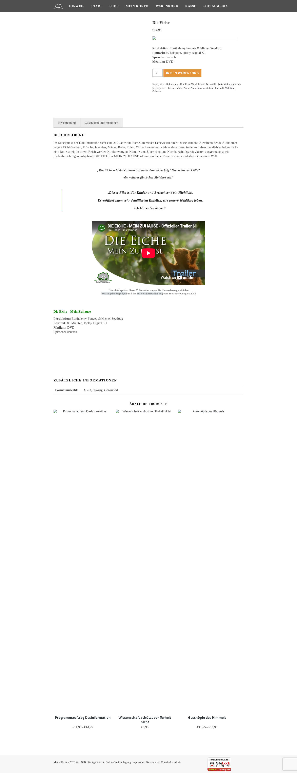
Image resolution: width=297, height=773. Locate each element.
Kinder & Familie (207, 84)
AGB (83, 762)
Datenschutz (152, 762)
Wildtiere (230, 87)
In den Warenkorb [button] (145, 733)
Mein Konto (137, 6)
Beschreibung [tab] (67, 122)
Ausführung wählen (83, 733)
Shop (114, 6)
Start (97, 6)
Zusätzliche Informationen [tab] (101, 122)
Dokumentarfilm (175, 84)
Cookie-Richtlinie (171, 762)
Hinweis (76, 6)
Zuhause (157, 90)
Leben (179, 87)
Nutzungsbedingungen (114, 293)
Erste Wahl (191, 84)
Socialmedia (215, 6)
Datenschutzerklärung (150, 293)
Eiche (171, 87)
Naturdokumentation (229, 84)
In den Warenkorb (182, 73)
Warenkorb (167, 6)
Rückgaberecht (95, 762)
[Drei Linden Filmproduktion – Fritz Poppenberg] (58, 6)
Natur (187, 87)
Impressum (138, 762)
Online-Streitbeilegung (118, 762)
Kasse (190, 6)
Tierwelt (219, 87)
